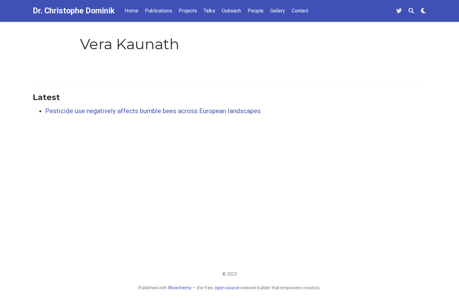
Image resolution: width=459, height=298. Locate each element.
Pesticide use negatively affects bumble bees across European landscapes (153, 111)
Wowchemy (179, 287)
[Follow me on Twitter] (399, 11)
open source (227, 287)
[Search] (411, 11)
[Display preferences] (423, 11)
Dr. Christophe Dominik (74, 10)
